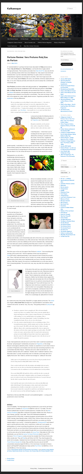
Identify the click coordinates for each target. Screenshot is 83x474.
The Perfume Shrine (66, 226)
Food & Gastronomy (12, 46)
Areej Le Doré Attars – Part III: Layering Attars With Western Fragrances (68, 106)
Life (20, 46)
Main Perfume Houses (13, 39)
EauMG (62, 190)
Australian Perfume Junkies (67, 183)
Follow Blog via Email (67, 64)
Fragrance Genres (35, 39)
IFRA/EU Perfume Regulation (45, 42)
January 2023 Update (66, 79)
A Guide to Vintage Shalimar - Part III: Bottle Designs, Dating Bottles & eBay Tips (68, 134)
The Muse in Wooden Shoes (68, 221)
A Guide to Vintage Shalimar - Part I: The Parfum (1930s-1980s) (68, 142)
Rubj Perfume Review (17, 451)
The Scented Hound (66, 228)
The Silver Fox (64, 229)
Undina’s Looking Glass (67, 233)
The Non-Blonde (65, 223)
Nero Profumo (64, 202)
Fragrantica (35, 120)
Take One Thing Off (65, 216)
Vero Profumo (34, 449)
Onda (8, 255)
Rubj (24, 438)
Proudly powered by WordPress (45, 468)
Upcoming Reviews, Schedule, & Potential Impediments (66, 82)
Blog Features (45, 39)
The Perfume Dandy (66, 224)
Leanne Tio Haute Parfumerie (31, 434)
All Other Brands (24, 39)
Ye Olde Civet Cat (65, 236)
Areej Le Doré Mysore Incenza (68, 90)
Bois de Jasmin (64, 187)
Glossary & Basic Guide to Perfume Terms (61, 39)
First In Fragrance (18, 436)
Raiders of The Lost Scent (67, 211)
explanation (10, 98)
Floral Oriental (15, 449)
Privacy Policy (10, 458)
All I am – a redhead (66, 178)
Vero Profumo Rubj (34, 451)
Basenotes (63, 185)
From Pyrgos (64, 194)
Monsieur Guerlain (65, 200)
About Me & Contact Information (31, 46)
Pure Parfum (38, 446)
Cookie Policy (10, 460)
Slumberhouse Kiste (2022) (67, 89)
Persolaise (63, 206)
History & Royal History (59, 42)
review (52, 300)
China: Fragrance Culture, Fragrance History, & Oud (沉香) (68, 125)
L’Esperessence (64, 195)
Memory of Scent (65, 199)
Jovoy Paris (36, 432)
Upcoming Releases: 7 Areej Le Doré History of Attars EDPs (68, 101)
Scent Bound (64, 212)
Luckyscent (50, 304)
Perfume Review (27, 449)
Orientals (20, 449)
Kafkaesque (14, 8)
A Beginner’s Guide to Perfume (15, 42)
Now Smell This (40, 71)
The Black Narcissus (66, 219)
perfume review (45, 449)
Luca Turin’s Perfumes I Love (68, 197)
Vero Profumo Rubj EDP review (46, 451)
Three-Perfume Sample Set (14, 442)
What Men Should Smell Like (68, 234)
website (11, 92)
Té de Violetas (64, 217)
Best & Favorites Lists (30, 42)
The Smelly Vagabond (66, 231)
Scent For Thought (65, 214)
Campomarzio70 (42, 422)
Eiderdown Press (65, 192)
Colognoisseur (64, 189)
